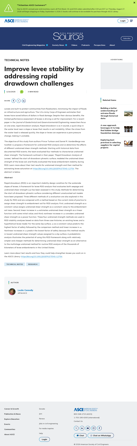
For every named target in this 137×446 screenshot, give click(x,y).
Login (123, 21)
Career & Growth (11, 409)
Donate (42, 409)
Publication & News (12, 414)
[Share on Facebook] (13, 101)
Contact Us (78, 421)
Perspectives (99, 45)
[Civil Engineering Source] (68, 36)
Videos (74, 45)
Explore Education (11, 419)
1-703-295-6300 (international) (87, 417)
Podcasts (86, 45)
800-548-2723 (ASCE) (83, 414)
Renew (42, 419)
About (112, 45)
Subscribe (126, 38)
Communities (9, 429)
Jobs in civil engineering (48, 423)
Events (7, 424)
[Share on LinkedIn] (24, 101)
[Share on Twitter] (18, 101)
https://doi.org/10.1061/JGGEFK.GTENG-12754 (53, 168)
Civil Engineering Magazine (33, 45)
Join (40, 414)
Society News (58, 45)
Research (33, 264)
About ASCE (9, 434)
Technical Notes (14, 264)
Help (41, 433)
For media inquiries (46, 428)
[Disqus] (68, 332)
